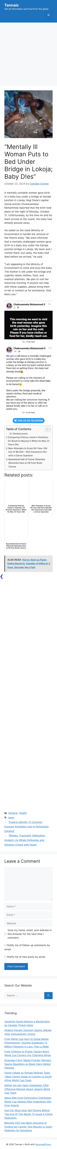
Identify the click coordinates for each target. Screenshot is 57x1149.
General (13, 813)
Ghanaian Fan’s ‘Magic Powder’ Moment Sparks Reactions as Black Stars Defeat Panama (27, 1064)
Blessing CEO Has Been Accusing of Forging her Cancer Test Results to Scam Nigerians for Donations (28, 1126)
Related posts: (20, 433)
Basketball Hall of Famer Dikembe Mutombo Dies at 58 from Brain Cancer (26, 463)
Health (23, 813)
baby (11, 817)
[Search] (48, 995)
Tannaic (11, 5)
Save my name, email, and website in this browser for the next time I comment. (30, 934)
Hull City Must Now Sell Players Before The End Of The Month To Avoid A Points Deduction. (28, 1114)
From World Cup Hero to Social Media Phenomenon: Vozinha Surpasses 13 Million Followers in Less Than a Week (26, 1043)
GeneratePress (43, 1144)
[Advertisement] (28, 52)
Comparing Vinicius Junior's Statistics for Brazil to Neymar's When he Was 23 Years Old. (28, 441)
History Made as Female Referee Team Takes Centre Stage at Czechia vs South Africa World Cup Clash (28, 1076)
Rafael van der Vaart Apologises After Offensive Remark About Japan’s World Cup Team (27, 1089)
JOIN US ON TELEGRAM (30, 420)
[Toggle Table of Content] (46, 429)
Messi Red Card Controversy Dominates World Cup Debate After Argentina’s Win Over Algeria (27, 1101)
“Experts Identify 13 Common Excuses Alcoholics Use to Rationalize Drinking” (26, 827)
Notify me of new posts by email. (26, 956)
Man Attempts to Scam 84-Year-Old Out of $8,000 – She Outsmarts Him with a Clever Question (27, 452)
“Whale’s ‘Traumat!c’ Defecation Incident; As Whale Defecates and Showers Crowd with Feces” (24, 840)
